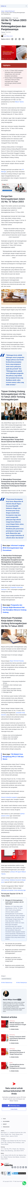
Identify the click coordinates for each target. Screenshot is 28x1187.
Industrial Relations (6, 18)
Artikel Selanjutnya (21, 982)
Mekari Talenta (19, 102)
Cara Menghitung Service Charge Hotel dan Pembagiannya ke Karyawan (17, 1066)
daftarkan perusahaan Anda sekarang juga (13, 890)
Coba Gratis (14, 1109)
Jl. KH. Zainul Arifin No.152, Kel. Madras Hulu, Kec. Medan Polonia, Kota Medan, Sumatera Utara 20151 (13, 1157)
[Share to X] (12, 39)
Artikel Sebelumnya (6, 982)
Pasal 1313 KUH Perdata (17, 661)
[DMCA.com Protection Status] (18, 1173)
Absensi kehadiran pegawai (9, 797)
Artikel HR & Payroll (9, 11)
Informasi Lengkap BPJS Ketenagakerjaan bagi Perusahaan (14, 548)
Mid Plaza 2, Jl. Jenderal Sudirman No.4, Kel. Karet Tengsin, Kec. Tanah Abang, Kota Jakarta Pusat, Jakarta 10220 (13, 1134)
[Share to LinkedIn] (19, 39)
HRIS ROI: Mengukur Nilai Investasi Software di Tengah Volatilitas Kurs (17, 1024)
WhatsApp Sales (15, 1105)
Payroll (10, 1062)
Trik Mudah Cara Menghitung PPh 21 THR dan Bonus (13, 756)
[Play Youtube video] (14, 857)
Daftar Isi (3, 6)
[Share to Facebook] (23, 39)
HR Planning (12, 1020)
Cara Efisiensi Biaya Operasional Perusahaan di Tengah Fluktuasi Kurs (17, 1052)
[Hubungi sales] (24, 1183)
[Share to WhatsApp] (15, 39)
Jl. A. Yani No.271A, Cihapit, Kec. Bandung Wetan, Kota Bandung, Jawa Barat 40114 (12, 1149)
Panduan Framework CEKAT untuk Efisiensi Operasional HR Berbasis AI (17, 1038)
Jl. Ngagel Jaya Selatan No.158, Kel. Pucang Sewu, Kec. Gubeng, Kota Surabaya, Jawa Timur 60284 (13, 1142)
